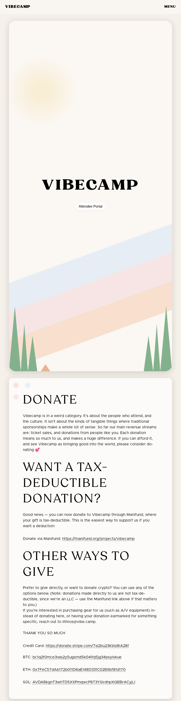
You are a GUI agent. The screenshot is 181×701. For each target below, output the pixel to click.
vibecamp (17, 6)
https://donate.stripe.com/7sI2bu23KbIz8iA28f (87, 646)
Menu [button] (170, 6)
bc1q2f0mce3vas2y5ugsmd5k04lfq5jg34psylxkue (77, 657)
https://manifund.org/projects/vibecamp (98, 539)
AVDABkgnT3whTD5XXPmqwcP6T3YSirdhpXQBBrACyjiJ (84, 682)
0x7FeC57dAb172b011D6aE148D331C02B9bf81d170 (79, 670)
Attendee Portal (90, 206)
